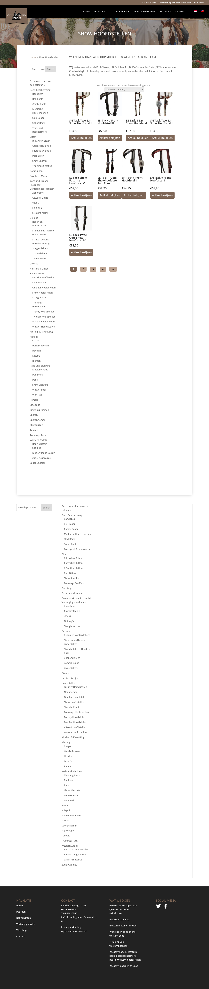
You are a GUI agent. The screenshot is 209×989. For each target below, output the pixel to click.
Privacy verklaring (71, 927)
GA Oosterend (69, 909)
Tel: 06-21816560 (149, 3)
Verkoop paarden (145, 11)
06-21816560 (70, 913)
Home (86, 11)
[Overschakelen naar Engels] (202, 14)
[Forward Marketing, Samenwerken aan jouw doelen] (162, 928)
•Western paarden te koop (123, 965)
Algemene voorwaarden (74, 931)
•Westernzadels (117, 951)
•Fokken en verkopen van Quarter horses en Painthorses (123, 909)
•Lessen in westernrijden (123, 925)
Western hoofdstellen (129, 959)
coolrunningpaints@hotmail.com (175, 3)
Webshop (165, 11)
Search (50, 69)
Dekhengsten (121, 11)
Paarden (99, 11)
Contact (181, 11)
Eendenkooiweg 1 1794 (73, 905)
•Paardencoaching (119, 919)
